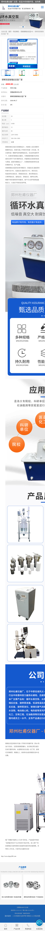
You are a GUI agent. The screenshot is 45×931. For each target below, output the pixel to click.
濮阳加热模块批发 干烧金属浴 (11, 897)
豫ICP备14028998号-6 (28, 910)
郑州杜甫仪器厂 (19, 913)
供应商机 (16, 31)
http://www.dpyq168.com (8, 856)
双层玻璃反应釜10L (27, 31)
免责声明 (23, 916)
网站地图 (37, 916)
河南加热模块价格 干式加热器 (33, 897)
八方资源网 (16, 916)
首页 (9, 31)
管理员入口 (30, 916)
